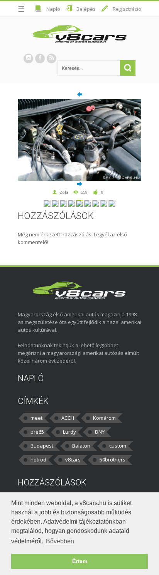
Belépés (86, 8)
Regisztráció (127, 8)
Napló (53, 8)
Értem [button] (79, 561)
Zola (63, 192)
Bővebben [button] (60, 541)
